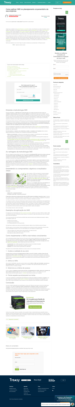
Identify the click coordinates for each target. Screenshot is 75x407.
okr (7, 319)
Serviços (21, 2)
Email (54, 68)
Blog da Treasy (26, 388)
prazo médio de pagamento (25, 31)
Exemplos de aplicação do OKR (12, 69)
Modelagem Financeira (12, 388)
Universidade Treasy (27, 391)
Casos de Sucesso (27, 2)
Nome (54, 64)
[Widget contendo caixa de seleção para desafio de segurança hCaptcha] (28, 96)
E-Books (26, 338)
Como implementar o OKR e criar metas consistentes (16, 70)
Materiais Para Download (57, 92)
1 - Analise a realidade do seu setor (15, 71)
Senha (16, 362)
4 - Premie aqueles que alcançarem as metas (17, 75)
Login (57, 2)
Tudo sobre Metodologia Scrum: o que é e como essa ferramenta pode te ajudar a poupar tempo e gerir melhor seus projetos (61, 167)
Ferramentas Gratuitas (41, 2)
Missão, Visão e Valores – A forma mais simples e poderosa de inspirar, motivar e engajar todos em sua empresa (61, 184)
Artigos (11, 338)
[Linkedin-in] (52, 390)
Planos (17, 2)
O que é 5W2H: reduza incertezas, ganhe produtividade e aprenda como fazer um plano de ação (61, 179)
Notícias (54, 111)
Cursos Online (56, 95)
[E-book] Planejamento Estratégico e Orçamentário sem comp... (28, 337)
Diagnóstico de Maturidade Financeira (43, 388)
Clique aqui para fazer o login (28, 348)
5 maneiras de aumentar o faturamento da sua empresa (61, 174)
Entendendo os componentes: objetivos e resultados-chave (17, 68)
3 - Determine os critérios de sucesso (15, 74)
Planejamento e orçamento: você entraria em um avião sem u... (43, 337)
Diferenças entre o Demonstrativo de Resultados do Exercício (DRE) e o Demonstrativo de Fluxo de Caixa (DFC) (61, 171)
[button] (67, 2)
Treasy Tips (55, 106)
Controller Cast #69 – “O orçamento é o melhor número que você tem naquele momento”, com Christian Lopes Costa (61, 121)
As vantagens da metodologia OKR (13, 67)
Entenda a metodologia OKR (12, 66)
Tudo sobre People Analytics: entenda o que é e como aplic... (12, 337)
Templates (55, 104)
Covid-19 (54, 89)
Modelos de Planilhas (57, 101)
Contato (49, 2)
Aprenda (33, 2)
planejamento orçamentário (13, 319)
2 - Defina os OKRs (12, 73)
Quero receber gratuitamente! (60, 78)
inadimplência (34, 30)
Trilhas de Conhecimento (27, 394)
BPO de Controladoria (12, 391)
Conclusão (9, 76)
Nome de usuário (17, 357)
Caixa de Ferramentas (41, 391)
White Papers (56, 109)
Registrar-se (23, 369)
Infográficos (55, 100)
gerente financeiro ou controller (22, 29)
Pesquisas (55, 103)
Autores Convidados (56, 86)
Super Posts (55, 114)
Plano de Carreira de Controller (25, 212)
